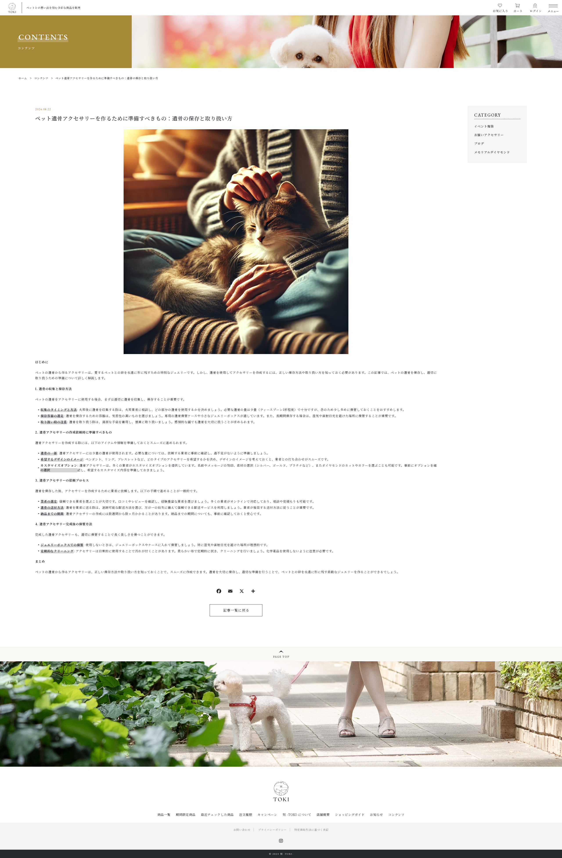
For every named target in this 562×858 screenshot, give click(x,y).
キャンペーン (267, 814)
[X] (241, 591)
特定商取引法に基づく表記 (311, 829)
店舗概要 (323, 814)
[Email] (230, 591)
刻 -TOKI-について (297, 814)
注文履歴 (245, 814)
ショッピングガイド (350, 814)
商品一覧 (164, 814)
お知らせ (376, 814)
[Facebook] (218, 591)
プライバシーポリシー (272, 829)
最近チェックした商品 (217, 814)
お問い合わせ (241, 829)
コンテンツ (396, 814)
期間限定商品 (186, 814)
